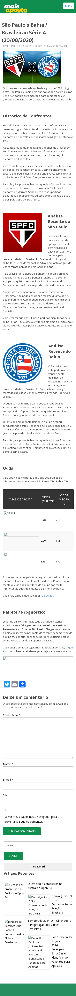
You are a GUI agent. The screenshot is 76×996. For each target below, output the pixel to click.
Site (5, 795)
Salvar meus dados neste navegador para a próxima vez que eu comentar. (31, 819)
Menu (68, 5)
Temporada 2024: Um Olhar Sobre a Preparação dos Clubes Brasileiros (49, 925)
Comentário (11, 715)
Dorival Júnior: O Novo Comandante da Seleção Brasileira (61, 904)
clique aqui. (48, 595)
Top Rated (38, 866)
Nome (8, 764)
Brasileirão (8, 46)
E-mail (8, 779)
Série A (20, 46)
